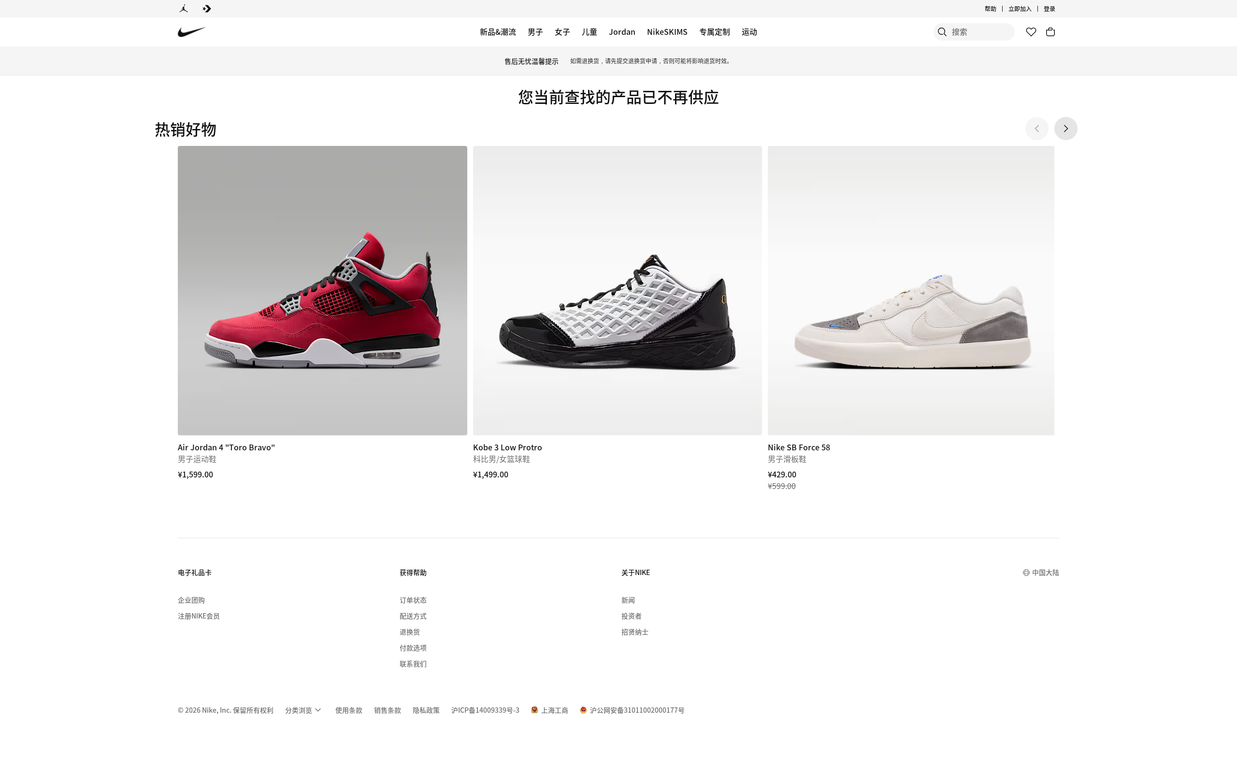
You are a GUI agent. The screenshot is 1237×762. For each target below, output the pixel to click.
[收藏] (1031, 32)
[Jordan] (183, 8)
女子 (562, 31)
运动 (749, 31)
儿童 (589, 31)
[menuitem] (999, 8)
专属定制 (714, 31)
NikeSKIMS (667, 31)
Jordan (622, 31)
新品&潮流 (498, 31)
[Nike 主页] (192, 32)
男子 (535, 31)
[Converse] (207, 8)
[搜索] (942, 32)
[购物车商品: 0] (1050, 32)
